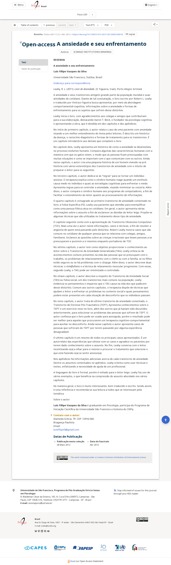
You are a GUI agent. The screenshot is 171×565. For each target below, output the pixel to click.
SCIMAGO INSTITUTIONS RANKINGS (92, 51)
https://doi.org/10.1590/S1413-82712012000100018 (97, 34)
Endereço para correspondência (71, 83)
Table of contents (29, 25)
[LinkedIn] (42, 531)
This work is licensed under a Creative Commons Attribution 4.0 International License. (108, 457)
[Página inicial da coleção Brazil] (22, 525)
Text (24, 62)
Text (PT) (90, 25)
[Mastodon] (39, 531)
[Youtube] (48, 531)
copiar (130, 34)
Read (72, 561)
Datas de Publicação (31, 68)
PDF (107, 25)
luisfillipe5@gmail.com (66, 429)
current (62, 25)
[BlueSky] (36, 531)
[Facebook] (45, 531)
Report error (167, 209)
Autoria (64, 51)
